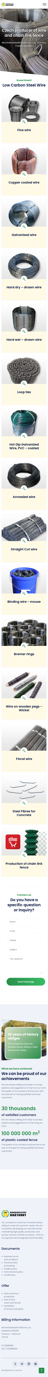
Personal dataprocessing (10, 1264)
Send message (26, 981)
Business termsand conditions (11, 1258)
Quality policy (10, 1268)
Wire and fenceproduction (11, 1295)
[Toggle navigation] (45, 4)
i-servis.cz (18, 1370)
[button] (21, 64)
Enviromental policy (13, 1271)
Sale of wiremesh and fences (12, 1301)
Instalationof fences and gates (13, 1307)
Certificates (9, 1275)
